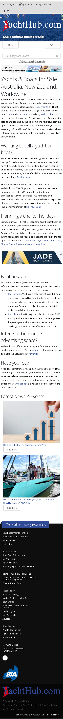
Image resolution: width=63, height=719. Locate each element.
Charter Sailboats (30, 240)
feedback (22, 383)
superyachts (41, 106)
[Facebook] (5, 657)
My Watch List (9, 559)
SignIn (4, 10)
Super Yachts (9, 540)
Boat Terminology (11, 594)
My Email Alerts (10, 562)
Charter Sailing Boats (13, 579)
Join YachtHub (9, 615)
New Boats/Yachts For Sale (15, 532)
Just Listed (7, 544)
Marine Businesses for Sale (16, 598)
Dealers (6, 607)
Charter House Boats (36, 244)
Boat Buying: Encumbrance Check (18, 566)
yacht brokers (48, 114)
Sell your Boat (33, 206)
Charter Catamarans (50, 240)
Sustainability (9, 590)
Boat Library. (14, 314)
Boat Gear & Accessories (15, 555)
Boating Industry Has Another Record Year (24, 444)
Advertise (33, 353)
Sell (53, 45)
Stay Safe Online (10, 644)
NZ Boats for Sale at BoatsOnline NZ (20, 577)
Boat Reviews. (15, 293)
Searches (28, 4)
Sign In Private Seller (12, 633)
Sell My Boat (11, 4)
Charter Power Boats (11, 244)
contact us (37, 350)
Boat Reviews (9, 626)
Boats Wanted (9, 637)
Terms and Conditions (13, 648)
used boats (23, 114)
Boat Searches (9, 551)
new (10, 114)
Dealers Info (23, 177)
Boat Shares (8, 601)
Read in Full (12, 449)
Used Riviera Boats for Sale (16, 605)
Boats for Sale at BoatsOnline (17, 573)
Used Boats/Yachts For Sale (16, 536)
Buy (10, 45)
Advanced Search (31, 61)
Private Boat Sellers (12, 630)
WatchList (44, 4)
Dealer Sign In (9, 611)
